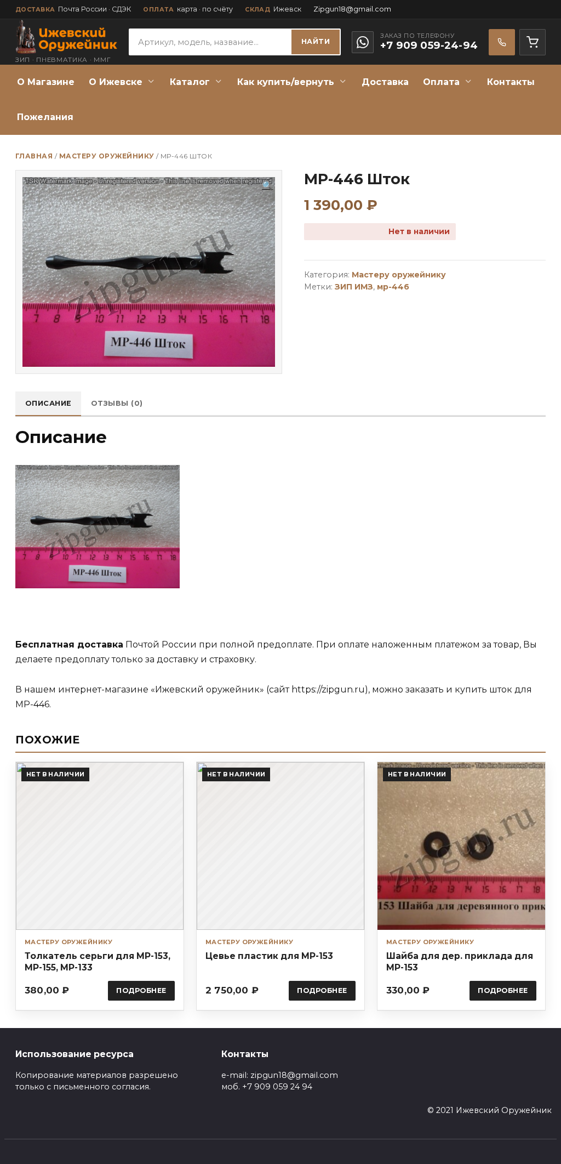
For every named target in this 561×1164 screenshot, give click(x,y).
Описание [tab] (48, 403)
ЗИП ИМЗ (354, 287)
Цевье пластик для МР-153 (269, 956)
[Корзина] (532, 42)
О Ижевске (115, 82)
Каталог (190, 82)
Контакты (511, 82)
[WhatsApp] (363, 42)
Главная (34, 156)
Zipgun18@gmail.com (352, 9)
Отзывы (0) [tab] (117, 403)
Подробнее (141, 990)
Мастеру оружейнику (106, 156)
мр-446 (393, 287)
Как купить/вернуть (285, 82)
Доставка (385, 82)
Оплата (441, 82)
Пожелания (45, 117)
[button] (267, 185)
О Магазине (46, 82)
